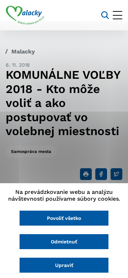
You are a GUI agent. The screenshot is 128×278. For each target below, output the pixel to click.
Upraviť (64, 265)
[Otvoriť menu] (117, 15)
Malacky (23, 51)
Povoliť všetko (64, 218)
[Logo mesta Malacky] (25, 15)
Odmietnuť (64, 241)
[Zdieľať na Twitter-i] (116, 174)
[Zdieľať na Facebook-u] (101, 174)
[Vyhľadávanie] (105, 15)
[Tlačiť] (86, 174)
